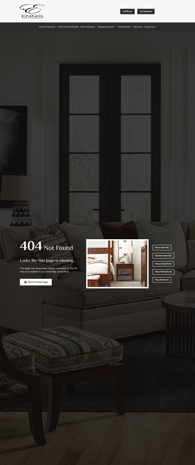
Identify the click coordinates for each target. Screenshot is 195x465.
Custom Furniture (47, 27)
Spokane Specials (106, 27)
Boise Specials (87, 27)
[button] (127, 11)
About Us (138, 27)
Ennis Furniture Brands (69, 27)
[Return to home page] (32, 11)
